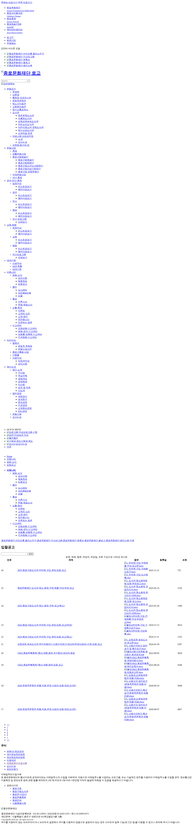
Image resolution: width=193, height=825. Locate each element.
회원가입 (11, 40)
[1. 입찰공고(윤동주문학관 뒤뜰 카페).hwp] (136, 678)
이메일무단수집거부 (17, 763)
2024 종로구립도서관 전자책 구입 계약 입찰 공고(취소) (45, 637)
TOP (9, 447)
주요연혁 (22, 376)
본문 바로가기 (25, 2)
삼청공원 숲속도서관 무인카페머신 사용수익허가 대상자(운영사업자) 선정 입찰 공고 (60, 644)
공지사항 (22, 278)
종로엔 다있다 (19, 794)
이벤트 (21, 310)
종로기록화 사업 (20, 352)
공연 (14, 192)
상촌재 (15, 95)
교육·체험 (12, 225)
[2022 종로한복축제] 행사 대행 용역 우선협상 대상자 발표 (46, 653)
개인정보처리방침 (16, 754)
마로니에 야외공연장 (22, 136)
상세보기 (22, 222)
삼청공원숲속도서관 (28, 121)
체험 (14, 245)
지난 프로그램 (19, 219)
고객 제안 (23, 316)
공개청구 (22, 399)
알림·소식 (17, 275)
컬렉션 (15, 343)
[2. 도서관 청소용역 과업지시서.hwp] (136, 589)
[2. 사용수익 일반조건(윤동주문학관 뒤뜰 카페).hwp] (136, 687)
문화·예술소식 (25, 305)
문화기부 (16, 414)
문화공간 (11, 89)
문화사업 (11, 148)
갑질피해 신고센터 (27, 328)
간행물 (15, 355)
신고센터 (16, 325)
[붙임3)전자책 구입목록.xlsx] (136, 634)
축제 (14, 151)
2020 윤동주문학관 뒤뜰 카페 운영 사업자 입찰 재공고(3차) (47, 685)
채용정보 (22, 281)
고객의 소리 (24, 313)
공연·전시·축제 (14, 180)
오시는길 (22, 142)
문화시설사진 (25, 349)
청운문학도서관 (26, 115)
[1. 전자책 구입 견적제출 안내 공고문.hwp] (136, 566)
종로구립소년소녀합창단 (30, 166)
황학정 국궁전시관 (21, 98)
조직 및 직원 (24, 387)
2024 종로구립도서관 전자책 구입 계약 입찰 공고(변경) (45, 625)
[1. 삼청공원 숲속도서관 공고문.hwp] (136, 643)
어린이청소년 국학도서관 (31, 127)
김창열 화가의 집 (20, 145)
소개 (20, 139)
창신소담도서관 (26, 130)
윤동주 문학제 (25, 346)
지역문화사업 (19, 174)
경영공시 (22, 396)
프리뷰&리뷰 (24, 293)
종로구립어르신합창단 (29, 169)
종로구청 (16, 788)
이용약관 (11, 760)
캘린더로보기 (25, 189)
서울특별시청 (19, 803)
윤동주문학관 (19, 101)
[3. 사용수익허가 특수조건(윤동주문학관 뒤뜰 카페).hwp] (136, 696)
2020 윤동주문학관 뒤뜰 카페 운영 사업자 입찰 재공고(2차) (47, 709)
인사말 (21, 373)
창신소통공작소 (20, 109)
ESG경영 (22, 411)
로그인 (10, 37)
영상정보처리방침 (16, 757)
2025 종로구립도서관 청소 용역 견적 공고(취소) (41, 605)
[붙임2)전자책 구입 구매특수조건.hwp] (136, 628)
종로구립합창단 (26, 163)
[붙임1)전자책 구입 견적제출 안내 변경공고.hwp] (136, 622)
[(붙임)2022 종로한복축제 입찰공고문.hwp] (136, 672)
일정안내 (16, 183)
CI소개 (21, 390)
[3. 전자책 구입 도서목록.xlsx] (136, 577)
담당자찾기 (12, 769)
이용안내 (16, 358)
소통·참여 (17, 308)
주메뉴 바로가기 (9, 2)
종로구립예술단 (20, 157)
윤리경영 (22, 402)
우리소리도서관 (26, 124)
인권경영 (22, 405)
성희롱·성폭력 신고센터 (30, 334)
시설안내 (16, 263)
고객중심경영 (25, 408)
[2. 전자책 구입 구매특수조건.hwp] (136, 572)
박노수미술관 (19, 104)
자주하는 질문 (25, 322)
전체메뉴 (11, 43)
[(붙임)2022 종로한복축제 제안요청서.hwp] (136, 666)
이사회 (21, 384)
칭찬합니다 (23, 319)
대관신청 (11, 260)
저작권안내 (23, 361)
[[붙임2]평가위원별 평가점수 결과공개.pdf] (136, 654)
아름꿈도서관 (25, 118)
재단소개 (11, 367)
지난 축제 (17, 177)
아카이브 (11, 340)
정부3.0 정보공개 (15, 751)
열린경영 (16, 393)
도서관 (15, 112)
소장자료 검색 (25, 133)
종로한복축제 (19, 797)
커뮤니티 (11, 272)
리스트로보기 (25, 186)
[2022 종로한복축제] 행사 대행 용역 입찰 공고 (40, 665)
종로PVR (16, 800)
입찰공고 (22, 284)
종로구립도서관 (20, 791)
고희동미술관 (19, 106)
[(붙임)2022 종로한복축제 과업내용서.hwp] (136, 660)
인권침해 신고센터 (27, 337)
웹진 (14, 287)
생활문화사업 (19, 154)
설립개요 (22, 379)
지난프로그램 (19, 254)
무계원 (15, 92)
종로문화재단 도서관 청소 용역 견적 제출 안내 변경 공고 (46, 588)
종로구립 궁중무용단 (28, 172)
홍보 (14, 299)
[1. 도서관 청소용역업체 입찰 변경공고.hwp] (136, 583)
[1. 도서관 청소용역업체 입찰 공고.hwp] (136, 601)
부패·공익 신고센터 (27, 331)
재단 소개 (17, 370)
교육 (14, 237)
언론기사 (22, 302)
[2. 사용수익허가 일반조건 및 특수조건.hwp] (136, 648)
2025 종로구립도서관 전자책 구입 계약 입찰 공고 (42, 570)
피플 (20, 296)
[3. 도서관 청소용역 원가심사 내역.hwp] (136, 595)
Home (9, 456)
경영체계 (22, 381)
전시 (14, 201)
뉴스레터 (22, 290)
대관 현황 (17, 266)
